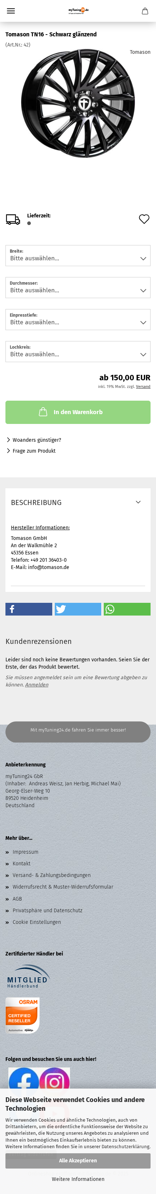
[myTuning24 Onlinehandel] (78, 11)
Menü (11, 11)
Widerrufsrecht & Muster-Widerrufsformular (63, 887)
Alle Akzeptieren (78, 1161)
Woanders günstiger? (37, 440)
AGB (17, 899)
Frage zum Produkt (34, 451)
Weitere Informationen (78, 1179)
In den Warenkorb (78, 412)
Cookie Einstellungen (37, 922)
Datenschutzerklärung (125, 1146)
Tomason (140, 52)
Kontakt (21, 864)
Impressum (25, 852)
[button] (28, 609)
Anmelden (36, 685)
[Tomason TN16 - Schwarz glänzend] (78, 103)
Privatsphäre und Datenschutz (47, 910)
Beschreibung (36, 502)
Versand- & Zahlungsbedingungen (52, 875)
